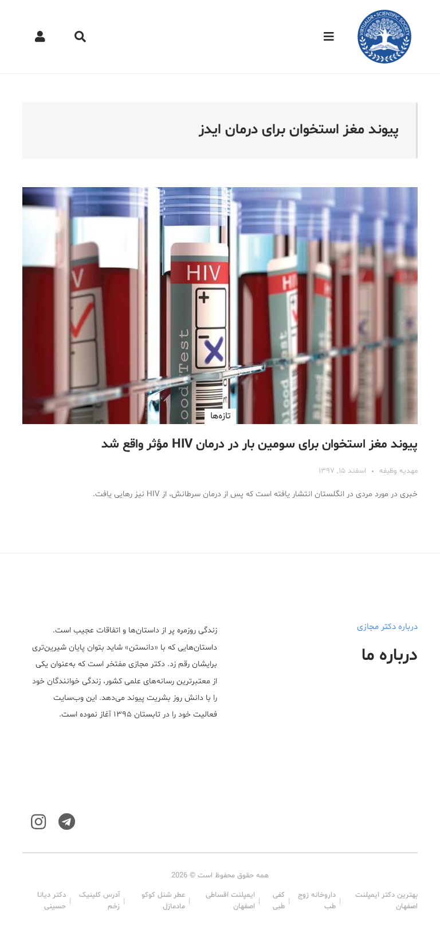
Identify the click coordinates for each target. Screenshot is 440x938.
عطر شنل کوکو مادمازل (163, 901)
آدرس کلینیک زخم (99, 901)
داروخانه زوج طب (316, 901)
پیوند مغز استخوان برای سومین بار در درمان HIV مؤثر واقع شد (259, 444)
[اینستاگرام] (38, 822)
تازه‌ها (220, 416)
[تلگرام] (66, 822)
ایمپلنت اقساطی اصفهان (230, 901)
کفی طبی (279, 901)
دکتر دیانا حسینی (51, 901)
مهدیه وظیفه (398, 471)
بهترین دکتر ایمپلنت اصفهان (386, 901)
